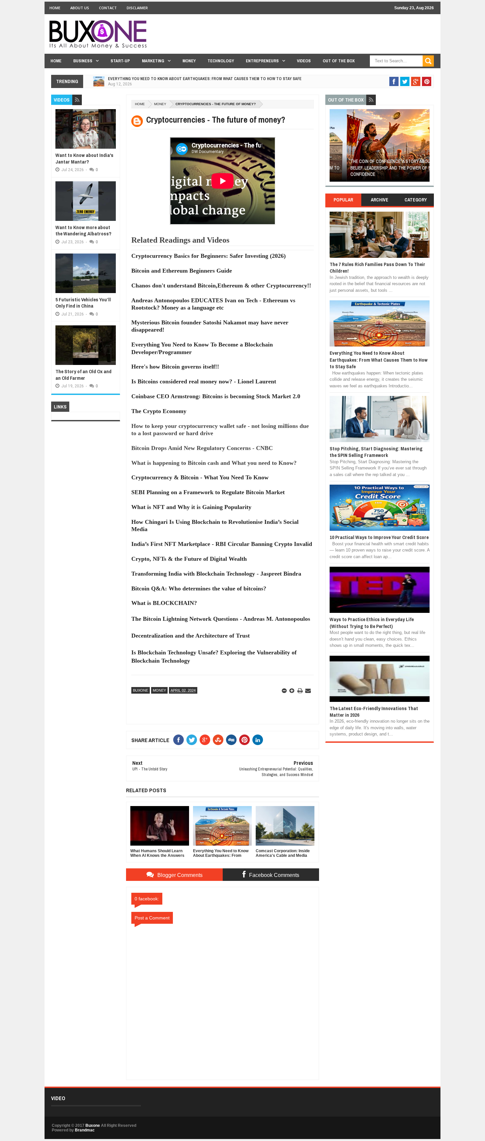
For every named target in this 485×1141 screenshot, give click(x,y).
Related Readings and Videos (180, 240)
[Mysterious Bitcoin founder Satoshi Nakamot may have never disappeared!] (222, 337)
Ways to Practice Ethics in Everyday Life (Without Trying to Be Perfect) (372, 622)
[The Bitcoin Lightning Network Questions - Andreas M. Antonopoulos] (222, 627)
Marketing (153, 61)
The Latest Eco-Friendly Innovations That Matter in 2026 (374, 711)
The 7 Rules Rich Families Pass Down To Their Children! (377, 267)
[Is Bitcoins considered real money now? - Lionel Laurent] (222, 389)
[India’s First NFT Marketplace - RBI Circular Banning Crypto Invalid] (222, 551)
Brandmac (85, 1130)
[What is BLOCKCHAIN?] (222, 610)
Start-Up (120, 61)
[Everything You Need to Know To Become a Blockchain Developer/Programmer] (222, 359)
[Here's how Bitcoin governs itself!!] (222, 374)
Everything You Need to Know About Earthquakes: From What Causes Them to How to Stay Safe (205, 78)
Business (82, 61)
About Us (79, 7)
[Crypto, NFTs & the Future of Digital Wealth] (222, 566)
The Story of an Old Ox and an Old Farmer (83, 374)
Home (54, 7)
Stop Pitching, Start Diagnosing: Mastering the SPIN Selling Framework (376, 452)
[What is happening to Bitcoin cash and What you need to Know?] (222, 470)
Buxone (140, 690)
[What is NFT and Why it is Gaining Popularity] (222, 514)
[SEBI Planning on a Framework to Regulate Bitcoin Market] (222, 499)
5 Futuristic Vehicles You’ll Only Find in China (83, 303)
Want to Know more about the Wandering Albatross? (83, 230)
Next (426, 147)
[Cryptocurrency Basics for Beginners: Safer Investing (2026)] (222, 263)
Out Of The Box (339, 61)
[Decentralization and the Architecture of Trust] (222, 643)
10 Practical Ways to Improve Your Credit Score (379, 537)
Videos (304, 61)
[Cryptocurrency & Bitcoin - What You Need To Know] (222, 485)
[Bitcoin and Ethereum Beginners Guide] (222, 278)
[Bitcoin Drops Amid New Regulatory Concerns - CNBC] (222, 455)
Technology (221, 61)
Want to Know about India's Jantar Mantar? (84, 158)
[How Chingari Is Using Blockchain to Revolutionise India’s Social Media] (222, 536)
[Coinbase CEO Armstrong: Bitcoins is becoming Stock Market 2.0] (222, 403)
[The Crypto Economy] (222, 418)
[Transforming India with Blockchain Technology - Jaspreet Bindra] (222, 581)
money (160, 104)
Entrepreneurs (262, 61)
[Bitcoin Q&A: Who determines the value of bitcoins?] (222, 595)
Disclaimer (137, 7)
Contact (108, 7)
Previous (333, 147)
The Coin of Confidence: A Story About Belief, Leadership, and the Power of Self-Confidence (378, 167)
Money (189, 61)
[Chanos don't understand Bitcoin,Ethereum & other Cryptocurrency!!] (222, 292)
